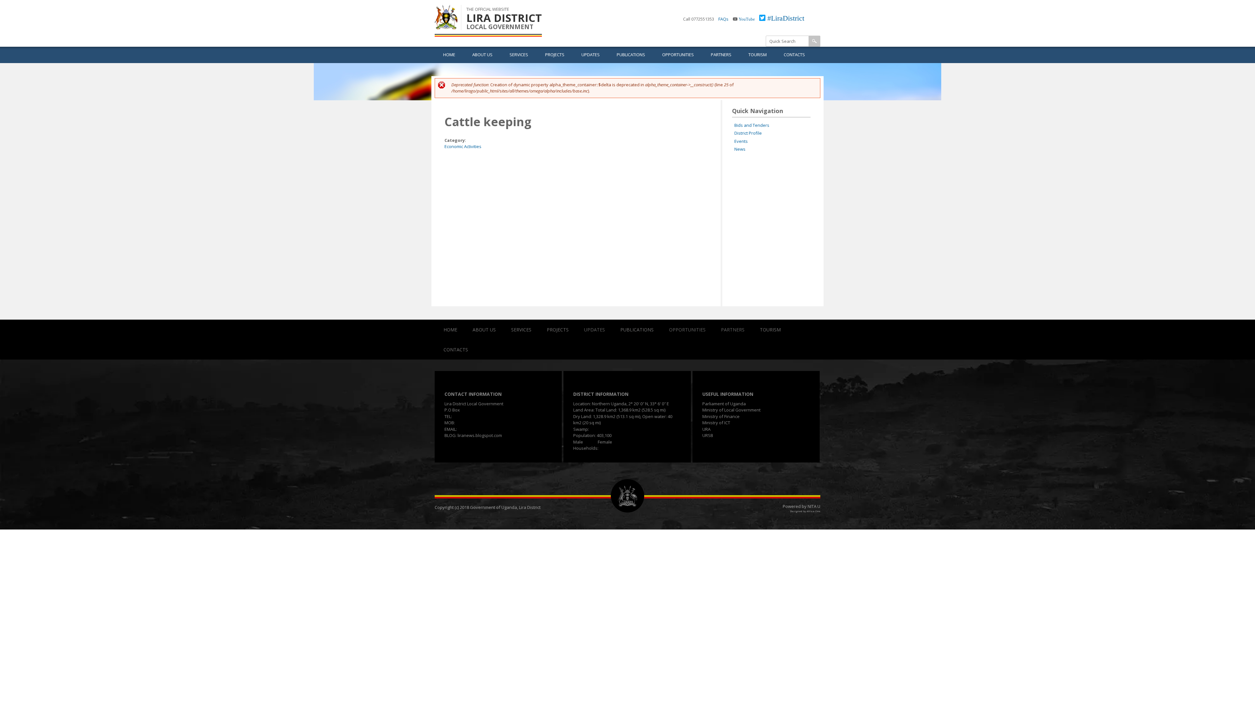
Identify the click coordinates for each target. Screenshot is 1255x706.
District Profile (748, 133)
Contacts (794, 55)
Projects (554, 55)
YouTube (747, 19)
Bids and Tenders (751, 125)
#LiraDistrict (785, 18)
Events (741, 141)
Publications (631, 55)
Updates (590, 55)
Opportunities (678, 55)
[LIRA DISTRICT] (446, 26)
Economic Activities (462, 146)
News (739, 149)
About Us (482, 55)
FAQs (723, 19)
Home (449, 55)
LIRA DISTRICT (504, 17)
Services (519, 55)
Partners (721, 55)
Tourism (757, 55)
